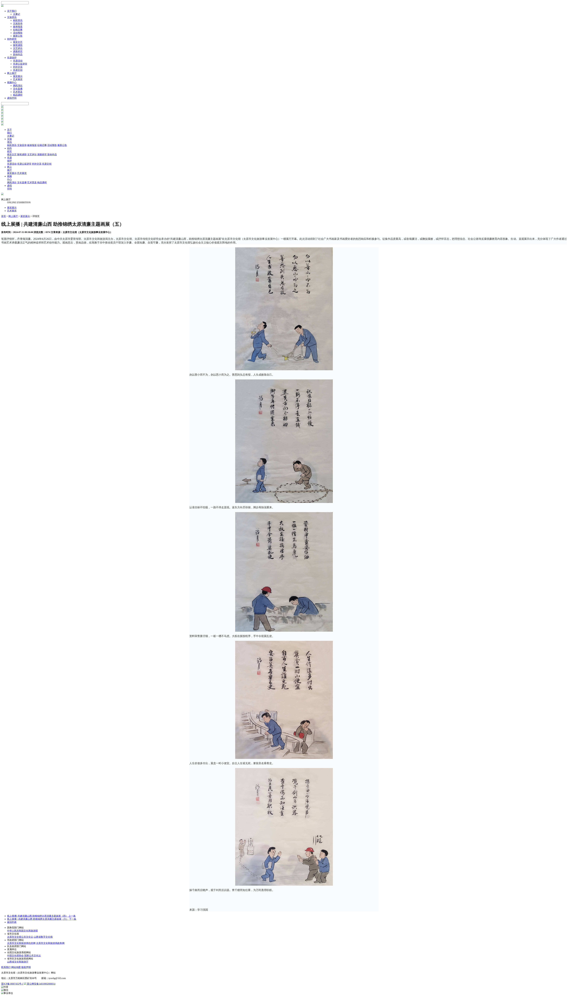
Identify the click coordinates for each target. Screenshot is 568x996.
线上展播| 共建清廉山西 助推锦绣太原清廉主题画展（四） (41, 916)
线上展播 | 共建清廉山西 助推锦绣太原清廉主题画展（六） (41, 919)
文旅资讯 (12, 17)
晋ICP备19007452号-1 (12, 984)
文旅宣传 (17, 23)
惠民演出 (17, 85)
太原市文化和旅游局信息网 (21, 943)
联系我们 (6, 967)
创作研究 (12, 39)
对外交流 (17, 67)
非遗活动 (17, 60)
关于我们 (12, 11)
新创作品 (17, 54)
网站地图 (16, 967)
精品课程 (17, 95)
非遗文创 (17, 70)
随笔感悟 (17, 45)
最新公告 (17, 36)
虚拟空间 (12, 98)
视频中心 (12, 82)
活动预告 (17, 33)
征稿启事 (17, 29)
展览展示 (17, 76)
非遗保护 (12, 57)
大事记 (16, 14)
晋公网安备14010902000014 (40, 984)
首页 (3, 216)
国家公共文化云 (32, 955)
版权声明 (26, 967)
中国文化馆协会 (15, 955)
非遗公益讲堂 (20, 64)
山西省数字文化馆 (43, 937)
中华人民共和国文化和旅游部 (22, 930)
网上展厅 (12, 73)
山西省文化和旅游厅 (17, 961)
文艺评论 (17, 48)
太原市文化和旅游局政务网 (50, 943)
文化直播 (17, 88)
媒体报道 (17, 26)
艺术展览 (17, 79)
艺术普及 (17, 92)
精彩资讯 (17, 20)
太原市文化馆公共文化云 (20, 937)
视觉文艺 (17, 42)
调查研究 (17, 51)
